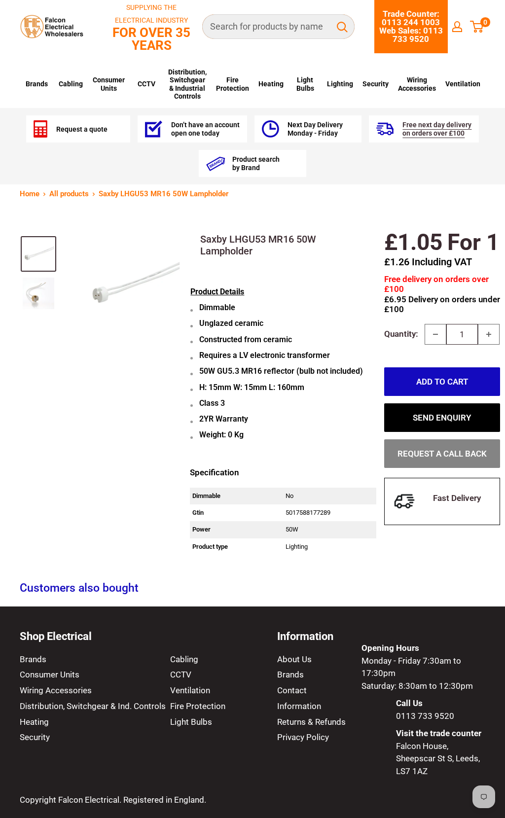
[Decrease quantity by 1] (435, 334)
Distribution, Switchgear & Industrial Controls (187, 84)
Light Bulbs (305, 84)
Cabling (71, 84)
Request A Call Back (442, 454)
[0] (477, 27)
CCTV (146, 84)
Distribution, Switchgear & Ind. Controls (93, 706)
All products (69, 193)
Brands (37, 84)
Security (375, 84)
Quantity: (401, 334)
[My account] (457, 26)
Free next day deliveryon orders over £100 (436, 129)
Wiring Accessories (417, 84)
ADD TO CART (442, 382)
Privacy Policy (303, 737)
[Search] (342, 26)
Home (29, 193)
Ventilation (462, 84)
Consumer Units (109, 84)
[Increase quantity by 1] (489, 334)
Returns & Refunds (311, 722)
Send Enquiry (442, 418)
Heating (271, 84)
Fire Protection (232, 84)
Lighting (340, 84)
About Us (294, 659)
